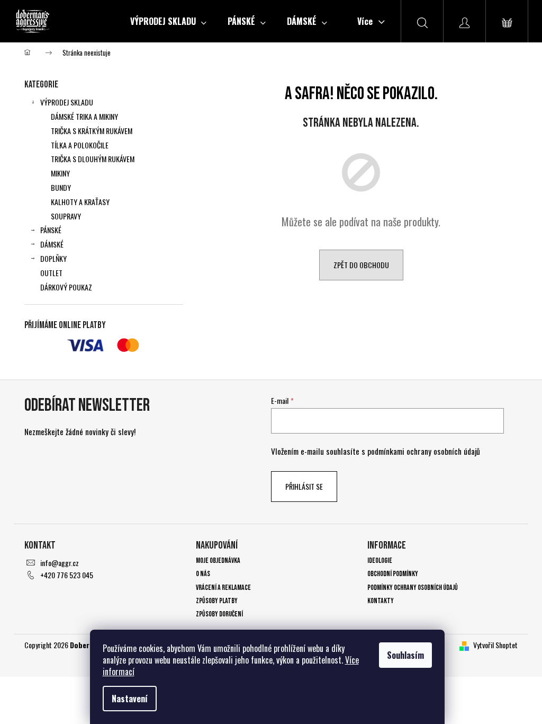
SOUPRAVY (66, 216)
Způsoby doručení (219, 614)
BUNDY (61, 187)
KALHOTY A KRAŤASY (80, 201)
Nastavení (130, 698)
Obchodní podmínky (392, 574)
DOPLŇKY (53, 258)
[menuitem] (168, 21)
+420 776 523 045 (66, 574)
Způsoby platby (217, 601)
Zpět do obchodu (361, 264)
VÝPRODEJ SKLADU (66, 102)
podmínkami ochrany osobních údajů (423, 451)
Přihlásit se (304, 486)
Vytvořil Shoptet (495, 645)
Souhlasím (405, 655)
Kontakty (380, 601)
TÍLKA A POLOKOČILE (80, 145)
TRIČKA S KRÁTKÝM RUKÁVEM (91, 130)
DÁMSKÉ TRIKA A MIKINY (84, 116)
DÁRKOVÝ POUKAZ (66, 287)
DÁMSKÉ (52, 244)
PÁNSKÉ (50, 229)
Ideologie (379, 560)
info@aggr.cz (59, 562)
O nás (203, 574)
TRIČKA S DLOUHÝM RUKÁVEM (92, 158)
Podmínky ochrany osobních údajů (412, 587)
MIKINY (60, 173)
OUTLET (51, 272)
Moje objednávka (218, 560)
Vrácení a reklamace (223, 587)
